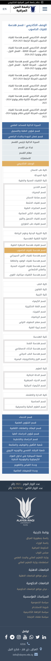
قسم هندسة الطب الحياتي (32, 354)
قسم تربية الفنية (37, 327)
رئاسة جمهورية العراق (37, 538)
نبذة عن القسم (25, 147)
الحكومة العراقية (40, 548)
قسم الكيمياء (39, 301)
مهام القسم (25, 153)
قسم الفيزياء (39, 311)
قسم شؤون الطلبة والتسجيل (25, 131)
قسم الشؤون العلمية (25, 422)
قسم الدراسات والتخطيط (25, 439)
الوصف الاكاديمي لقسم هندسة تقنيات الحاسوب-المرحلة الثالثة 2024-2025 (27, 87)
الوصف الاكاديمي (25, 163)
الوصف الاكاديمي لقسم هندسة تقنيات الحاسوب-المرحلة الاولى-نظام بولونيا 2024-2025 (26, 113)
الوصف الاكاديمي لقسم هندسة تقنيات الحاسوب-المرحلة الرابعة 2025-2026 (27, 39)
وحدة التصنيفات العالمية (25, 470)
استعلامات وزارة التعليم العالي (33, 562)
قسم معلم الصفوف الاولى (32, 322)
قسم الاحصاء (25, 417)
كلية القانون (41, 289)
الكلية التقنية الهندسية (35, 238)
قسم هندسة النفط (36, 343)
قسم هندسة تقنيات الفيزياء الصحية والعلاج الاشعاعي (28, 268)
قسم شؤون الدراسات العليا (25, 434)
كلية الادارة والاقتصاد (36, 395)
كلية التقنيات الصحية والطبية (33, 180)
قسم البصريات (39, 192)
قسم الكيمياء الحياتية (35, 385)
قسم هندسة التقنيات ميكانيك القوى (27, 275)
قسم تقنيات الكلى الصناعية (32, 213)
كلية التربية (41, 294)
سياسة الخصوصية (39, 602)
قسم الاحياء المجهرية (35, 380)
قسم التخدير (39, 187)
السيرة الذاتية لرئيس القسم (25, 142)
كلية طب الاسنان (38, 170)
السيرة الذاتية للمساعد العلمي (25, 125)
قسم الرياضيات (38, 317)
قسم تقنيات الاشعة (36, 203)
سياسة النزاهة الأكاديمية (35, 612)
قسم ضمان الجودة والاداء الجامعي (25, 136)
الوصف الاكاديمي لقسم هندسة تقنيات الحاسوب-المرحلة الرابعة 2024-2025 (27, 77)
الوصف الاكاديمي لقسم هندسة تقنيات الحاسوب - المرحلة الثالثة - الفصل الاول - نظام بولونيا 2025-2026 (27, 51)
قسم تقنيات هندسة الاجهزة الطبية (28, 245)
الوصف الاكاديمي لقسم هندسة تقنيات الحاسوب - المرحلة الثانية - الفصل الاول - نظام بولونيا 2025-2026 (27, 64)
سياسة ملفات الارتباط (37, 617)
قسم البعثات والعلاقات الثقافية (25, 428)
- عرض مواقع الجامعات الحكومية (32, 589)
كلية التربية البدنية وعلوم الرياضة (30, 233)
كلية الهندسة (40, 337)
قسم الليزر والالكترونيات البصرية (30, 359)
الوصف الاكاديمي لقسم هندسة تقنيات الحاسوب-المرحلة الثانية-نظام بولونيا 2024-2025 (26, 99)
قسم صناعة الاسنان (36, 197)
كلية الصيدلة (40, 175)
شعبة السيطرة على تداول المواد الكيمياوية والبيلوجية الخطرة (25, 458)
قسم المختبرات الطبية (35, 208)
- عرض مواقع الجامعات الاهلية (33, 575)
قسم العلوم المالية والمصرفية (30, 407)
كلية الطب (42, 284)
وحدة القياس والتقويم (25, 465)
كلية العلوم (41, 368)
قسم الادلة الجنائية (36, 375)
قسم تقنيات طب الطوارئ (33, 224)
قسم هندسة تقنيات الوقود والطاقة (28, 261)
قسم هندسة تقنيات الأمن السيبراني (28, 255)
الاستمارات (25, 158)
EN (5, 9)
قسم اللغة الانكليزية (35, 306)
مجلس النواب (42, 552)
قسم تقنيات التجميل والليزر (32, 218)
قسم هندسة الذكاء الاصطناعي (30, 348)
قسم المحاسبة (38, 401)
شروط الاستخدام (40, 607)
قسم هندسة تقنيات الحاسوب (31, 250)
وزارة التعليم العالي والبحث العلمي (31, 557)
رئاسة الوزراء (42, 543)
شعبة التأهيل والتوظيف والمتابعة (25, 445)
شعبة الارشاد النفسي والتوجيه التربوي (25, 450)
